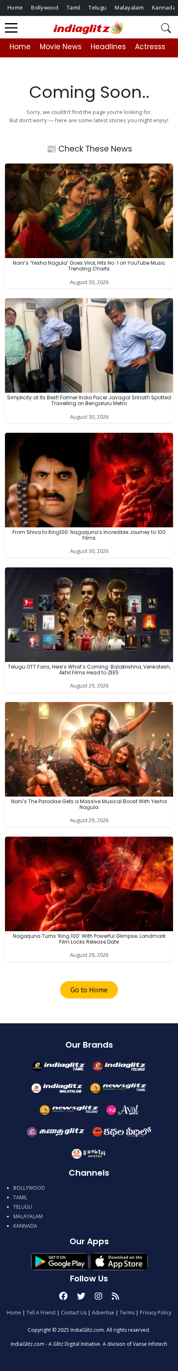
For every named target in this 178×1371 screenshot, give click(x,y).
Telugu (97, 7)
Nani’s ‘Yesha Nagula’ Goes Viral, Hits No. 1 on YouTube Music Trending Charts (89, 265)
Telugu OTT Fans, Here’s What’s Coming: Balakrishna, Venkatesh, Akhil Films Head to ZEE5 (89, 669)
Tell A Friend (40, 1312)
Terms (127, 1312)
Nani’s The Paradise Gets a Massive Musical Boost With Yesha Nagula (89, 804)
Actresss (150, 47)
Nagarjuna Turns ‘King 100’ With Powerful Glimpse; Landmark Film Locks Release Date (89, 938)
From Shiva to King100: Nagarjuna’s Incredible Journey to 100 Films (89, 535)
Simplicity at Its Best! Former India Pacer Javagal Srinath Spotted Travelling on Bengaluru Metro (89, 400)
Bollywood (44, 7)
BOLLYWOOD (29, 1187)
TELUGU (22, 1206)
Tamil (74, 7)
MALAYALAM (28, 1216)
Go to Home (89, 989)
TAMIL (20, 1197)
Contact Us (74, 1312)
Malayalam (129, 7)
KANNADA (25, 1225)
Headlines (108, 47)
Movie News (61, 47)
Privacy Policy (155, 1312)
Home (15, 7)
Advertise (103, 1312)
